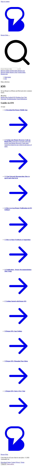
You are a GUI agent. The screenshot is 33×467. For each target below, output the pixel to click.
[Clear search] (20, 69)
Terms (22, 462)
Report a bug (13, 72)
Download (4, 462)
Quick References (22, 99)
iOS (5, 79)
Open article (10, 464)
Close (3, 464)
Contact (13, 462)
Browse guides (5, 70)
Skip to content (5, 1)
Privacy (18, 462)
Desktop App (20, 97)
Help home (7, 77)
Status (9, 462)
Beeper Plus (4, 97)
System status (14, 70)
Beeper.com (21, 70)
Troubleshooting (11, 99)
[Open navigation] (9, 35)
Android (10, 97)
